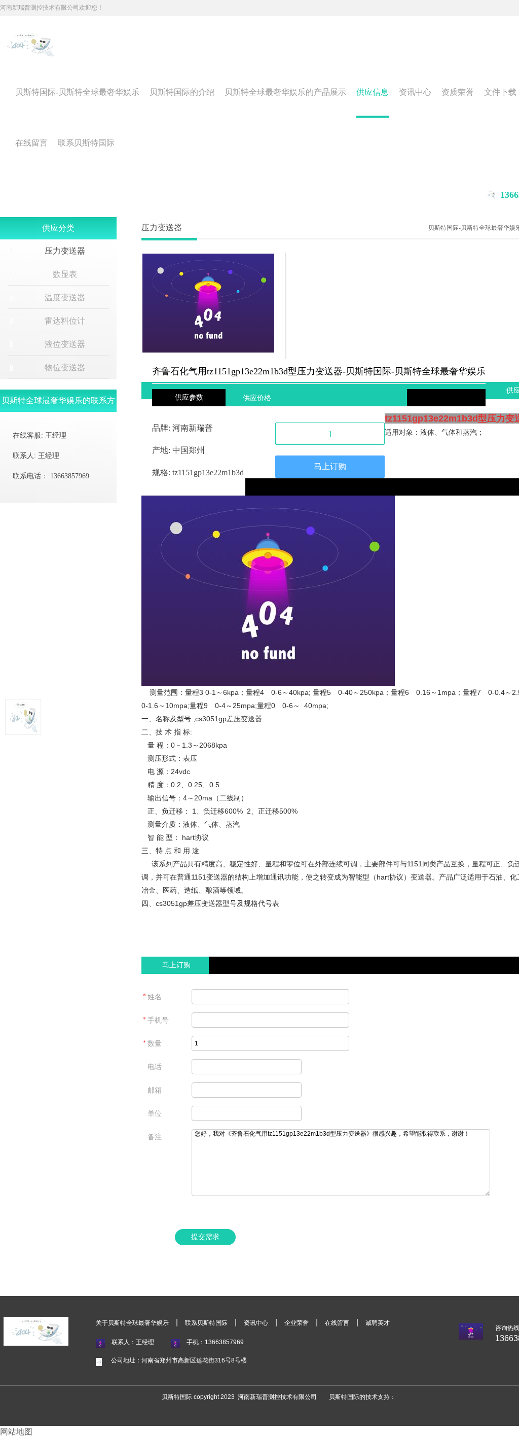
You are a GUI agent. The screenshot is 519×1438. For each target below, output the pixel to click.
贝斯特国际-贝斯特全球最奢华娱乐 (77, 92)
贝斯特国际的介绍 (182, 92)
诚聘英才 (377, 1322)
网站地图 (16, 1431)
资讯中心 (415, 92)
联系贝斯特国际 (86, 142)
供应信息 (372, 92)
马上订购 (330, 466)
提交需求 (205, 1237)
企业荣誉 (296, 1322)
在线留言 (31, 142)
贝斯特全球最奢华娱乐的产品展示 (285, 92)
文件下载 (500, 92)
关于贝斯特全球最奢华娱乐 (132, 1322)
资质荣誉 (457, 92)
